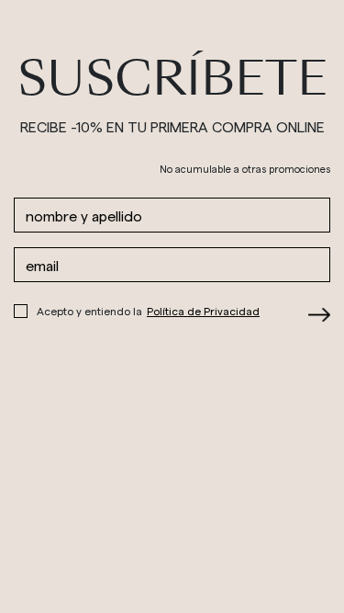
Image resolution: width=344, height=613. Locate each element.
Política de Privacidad (203, 310)
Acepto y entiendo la (148, 310)
